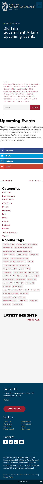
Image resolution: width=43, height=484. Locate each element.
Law (4, 214)
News (4, 218)
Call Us (6, 400)
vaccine (6, 304)
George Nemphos (10, 269)
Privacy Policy (8, 477)
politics (21, 297)
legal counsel (9, 99)
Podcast (6, 225)
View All (33, 319)
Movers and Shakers (24, 99)
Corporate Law (31, 91)
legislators (7, 283)
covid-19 (21, 262)
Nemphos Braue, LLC (10, 475)
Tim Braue (22, 300)
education (24, 265)
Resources (26, 429)
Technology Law (9, 233)
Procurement (8, 429)
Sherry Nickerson (9, 300)
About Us (7, 422)
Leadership (30, 96)
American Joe (8, 244)
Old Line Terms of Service (29, 475)
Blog (23, 427)
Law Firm (21, 96)
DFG (5, 94)
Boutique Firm (9, 89)
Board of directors (29, 86)
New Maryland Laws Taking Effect (15, 355)
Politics (5, 229)
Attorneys (6, 192)
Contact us (14, 409)
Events (5, 207)
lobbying (30, 283)
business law (22, 89)
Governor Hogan (20, 272)
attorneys (7, 84)
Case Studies (8, 200)
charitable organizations (13, 91)
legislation (20, 279)
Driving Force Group (17, 94)
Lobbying (7, 427)
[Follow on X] (11, 442)
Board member (14, 86)
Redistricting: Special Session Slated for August (15, 338)
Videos (5, 236)
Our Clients (7, 424)
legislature (19, 283)
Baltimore (16, 84)
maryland (17, 286)
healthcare (33, 272)
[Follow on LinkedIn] (16, 442)
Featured (6, 211)
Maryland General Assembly (13, 290)
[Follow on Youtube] (21, 442)
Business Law (8, 196)
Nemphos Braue (15, 101)
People (5, 222)
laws (24, 276)
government (24, 269)
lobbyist (7, 286)
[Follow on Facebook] (5, 442)
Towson (26, 101)
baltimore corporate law (23, 247)
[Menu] (39, 5)
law (14, 96)
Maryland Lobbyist (32, 290)
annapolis (21, 244)
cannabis (34, 254)
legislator (32, 279)
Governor (7, 272)
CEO (31, 89)
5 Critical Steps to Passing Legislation (14, 371)
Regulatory (26, 422)
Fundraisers (26, 424)
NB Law (24, 293)
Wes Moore (17, 304)
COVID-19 (7, 203)
